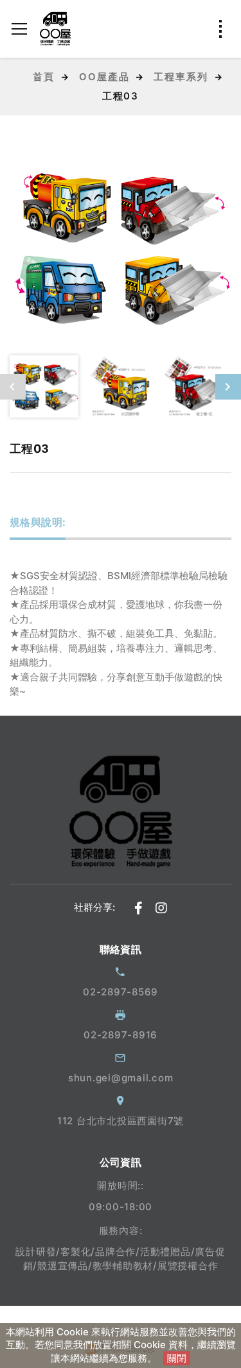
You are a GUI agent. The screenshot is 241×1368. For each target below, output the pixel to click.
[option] (120, 248)
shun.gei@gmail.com (121, 1078)
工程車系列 (181, 77)
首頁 (44, 77)
